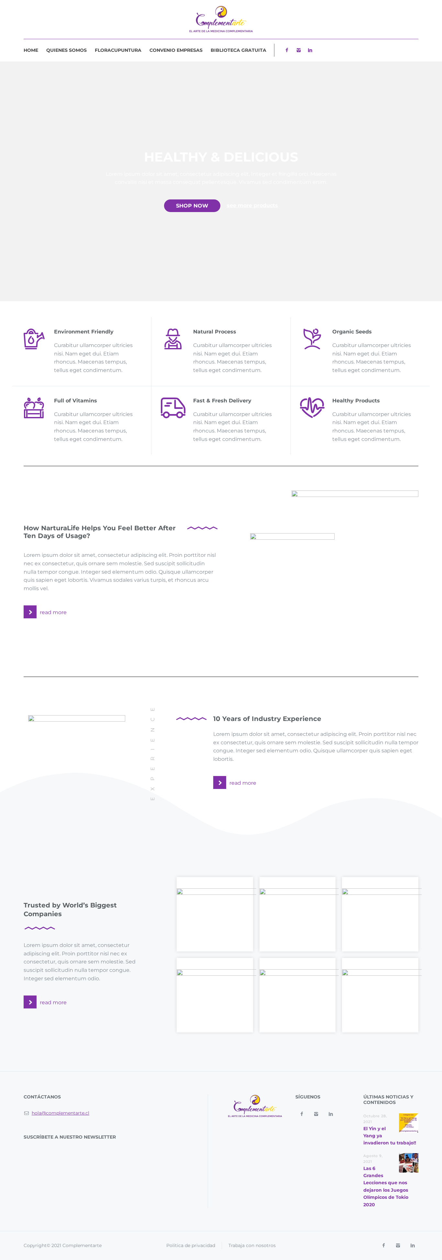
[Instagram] (298, 50)
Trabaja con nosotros (252, 1245)
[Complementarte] (221, 19)
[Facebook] (286, 50)
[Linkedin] (310, 50)
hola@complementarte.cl (60, 1113)
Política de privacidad (190, 1245)
